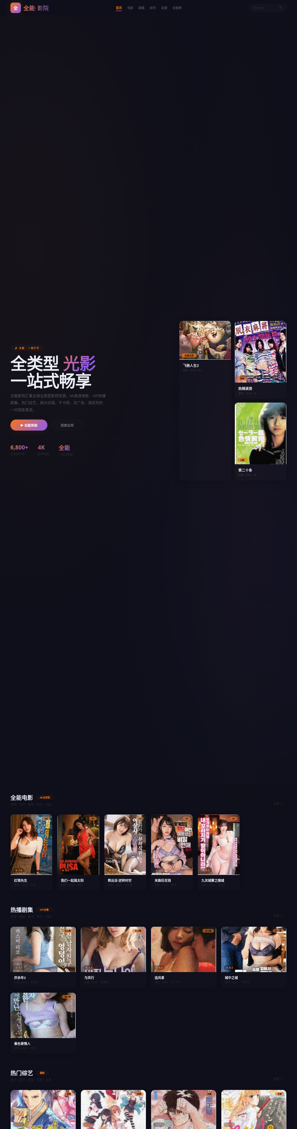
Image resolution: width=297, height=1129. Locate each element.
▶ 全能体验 (28, 425)
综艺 (153, 8)
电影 (130, 8)
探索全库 (67, 425)
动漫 (164, 8)
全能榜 (177, 8)
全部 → (278, 803)
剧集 (141, 8)
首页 (119, 8)
